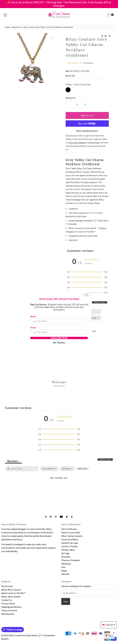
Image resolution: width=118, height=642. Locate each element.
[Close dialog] (86, 294)
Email (33, 327)
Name (33, 316)
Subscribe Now (59, 338)
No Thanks (59, 342)
